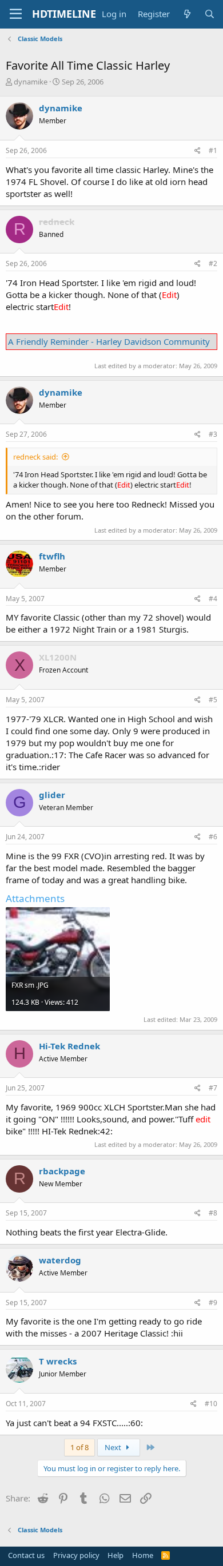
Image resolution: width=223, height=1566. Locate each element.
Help (115, 1555)
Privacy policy (76, 1555)
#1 (213, 150)
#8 (213, 1213)
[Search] (209, 14)
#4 (213, 598)
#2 (213, 263)
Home (142, 1555)
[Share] (197, 151)
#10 (211, 1403)
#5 (213, 700)
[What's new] (187, 14)
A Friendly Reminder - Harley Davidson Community (109, 341)
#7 (213, 1088)
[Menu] (15, 14)
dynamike (30, 82)
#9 (213, 1302)
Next (114, 1447)
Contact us (26, 1555)
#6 (213, 837)
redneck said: (35, 457)
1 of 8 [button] (79, 1447)
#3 (213, 434)
